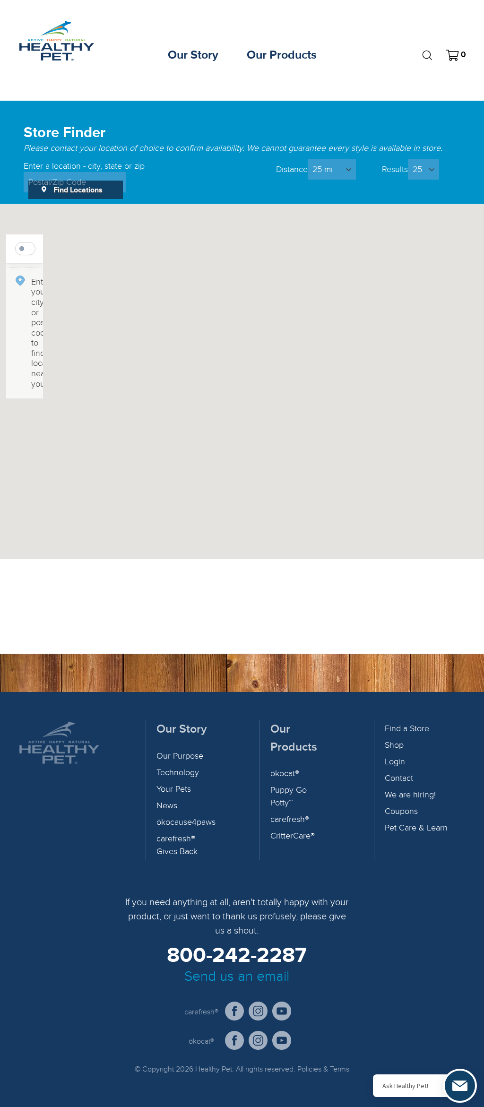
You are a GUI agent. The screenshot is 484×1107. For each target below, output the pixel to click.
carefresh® (289, 819)
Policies (309, 1069)
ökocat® (284, 773)
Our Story (193, 55)
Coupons (401, 811)
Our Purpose (179, 756)
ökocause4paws (186, 822)
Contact (399, 778)
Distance (292, 169)
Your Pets (173, 789)
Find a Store (407, 729)
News (166, 806)
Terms (339, 1069)
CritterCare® (292, 836)
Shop (394, 745)
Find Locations (78, 190)
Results (395, 169)
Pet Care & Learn (416, 828)
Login (395, 762)
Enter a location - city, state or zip (84, 166)
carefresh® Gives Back (177, 845)
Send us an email (236, 976)
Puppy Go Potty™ (288, 796)
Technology (177, 773)
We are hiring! (410, 795)
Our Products (282, 55)
